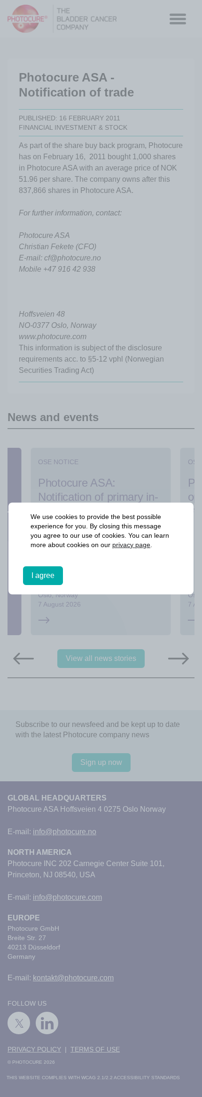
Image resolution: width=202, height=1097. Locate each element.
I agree (42, 575)
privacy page (131, 544)
